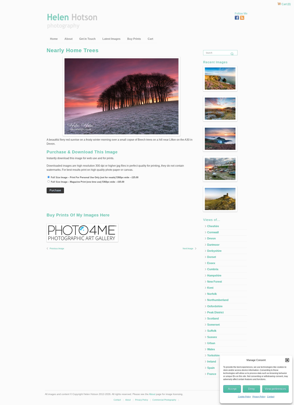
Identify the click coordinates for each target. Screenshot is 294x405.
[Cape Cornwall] (220, 139)
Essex (211, 263)
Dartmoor (213, 244)
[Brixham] (220, 169)
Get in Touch (87, 38)
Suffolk (211, 330)
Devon (211, 238)
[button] (287, 360)
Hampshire (214, 275)
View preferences (275, 388)
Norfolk (212, 293)
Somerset (213, 324)
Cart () (286, 4)
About (68, 38)
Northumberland (217, 300)
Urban (211, 343)
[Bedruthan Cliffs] (220, 79)
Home (54, 38)
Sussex (212, 337)
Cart (150, 38)
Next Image (188, 248)
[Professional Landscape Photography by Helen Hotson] (72, 26)
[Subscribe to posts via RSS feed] (242, 18)
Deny (251, 388)
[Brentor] (220, 199)
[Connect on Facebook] (237, 18)
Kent (210, 287)
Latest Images (111, 38)
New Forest (214, 281)
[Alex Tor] (220, 109)
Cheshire (213, 226)
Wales (211, 349)
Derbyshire (214, 250)
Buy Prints (134, 38)
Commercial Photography (164, 400)
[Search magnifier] (232, 54)
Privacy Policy (258, 396)
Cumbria (212, 269)
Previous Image (57, 248)
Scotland (213, 318)
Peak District (215, 312)
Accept (232, 388)
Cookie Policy (244, 396)
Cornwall (213, 232)
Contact (270, 396)
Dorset (211, 257)
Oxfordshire (215, 306)
